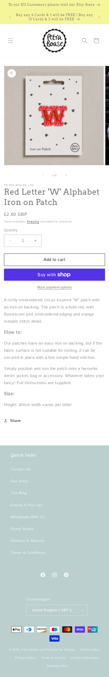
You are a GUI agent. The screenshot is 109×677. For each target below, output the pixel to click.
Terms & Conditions (28, 552)
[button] (10, 40)
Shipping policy (57, 665)
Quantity (11, 230)
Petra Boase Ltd (33, 649)
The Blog (19, 493)
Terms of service (53, 657)
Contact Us (21, 469)
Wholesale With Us (28, 517)
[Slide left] (43, 175)
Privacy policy (25, 657)
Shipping (33, 221)
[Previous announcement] (10, 17)
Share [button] (15, 420)
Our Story (19, 481)
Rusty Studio (22, 529)
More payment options (54, 287)
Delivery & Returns (28, 540)
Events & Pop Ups (27, 505)
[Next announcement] (99, 17)
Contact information (85, 657)
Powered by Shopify (60, 649)
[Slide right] (66, 175)
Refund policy (90, 649)
